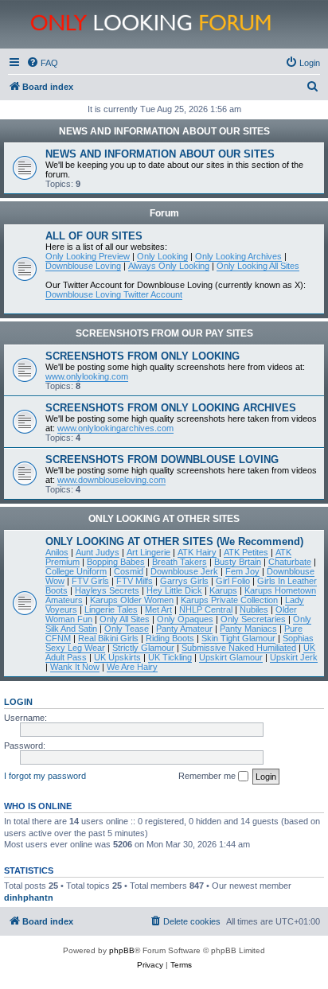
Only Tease (126, 628)
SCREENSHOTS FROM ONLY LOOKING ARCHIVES (170, 408)
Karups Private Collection (229, 600)
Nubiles (254, 609)
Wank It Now (75, 667)
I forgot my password (45, 776)
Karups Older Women (132, 600)
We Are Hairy (132, 667)
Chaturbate (289, 562)
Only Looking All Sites (258, 266)
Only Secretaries (253, 619)
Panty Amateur (184, 628)
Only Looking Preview (87, 256)
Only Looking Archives (238, 256)
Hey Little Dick (174, 590)
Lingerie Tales (111, 609)
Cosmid (128, 571)
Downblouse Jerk (184, 571)
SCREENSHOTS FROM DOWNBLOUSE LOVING (162, 459)
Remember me (208, 776)
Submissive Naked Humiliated (239, 647)
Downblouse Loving (83, 266)
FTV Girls (90, 581)
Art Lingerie (148, 552)
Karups (223, 590)
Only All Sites (125, 619)
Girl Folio (233, 581)
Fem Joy (242, 571)
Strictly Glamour (143, 647)
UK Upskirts (117, 657)
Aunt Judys (97, 552)
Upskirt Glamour (231, 657)
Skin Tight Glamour (238, 638)
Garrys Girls (184, 581)
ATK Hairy (197, 552)
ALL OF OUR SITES (94, 236)
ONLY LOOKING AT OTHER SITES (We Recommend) (174, 541)
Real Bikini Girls (108, 638)
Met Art (158, 609)
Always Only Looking (168, 266)
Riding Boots (170, 638)
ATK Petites (246, 552)
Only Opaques (185, 619)
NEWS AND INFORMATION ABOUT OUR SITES (164, 131)
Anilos (56, 552)
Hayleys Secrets (107, 590)
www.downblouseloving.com (111, 480)
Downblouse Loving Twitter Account (113, 294)
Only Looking (162, 256)
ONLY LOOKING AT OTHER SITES (164, 518)
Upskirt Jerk (294, 657)
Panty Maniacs (248, 628)
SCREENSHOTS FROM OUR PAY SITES (164, 333)
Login (18, 702)
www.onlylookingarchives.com (115, 428)
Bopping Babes (116, 562)
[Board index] (172, 24)
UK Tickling (170, 657)
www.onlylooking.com (86, 376)
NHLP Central (205, 609)
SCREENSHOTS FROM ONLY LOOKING (142, 356)
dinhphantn (28, 897)
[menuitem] (42, 62)
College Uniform (76, 571)
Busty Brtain (237, 562)
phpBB (122, 950)
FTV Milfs (134, 581)
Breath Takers (179, 562)
